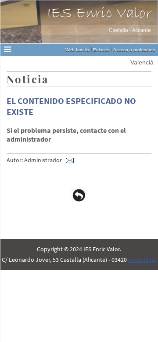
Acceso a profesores (134, 49)
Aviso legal (142, 260)
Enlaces (101, 49)
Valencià (142, 62)
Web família (77, 49)
